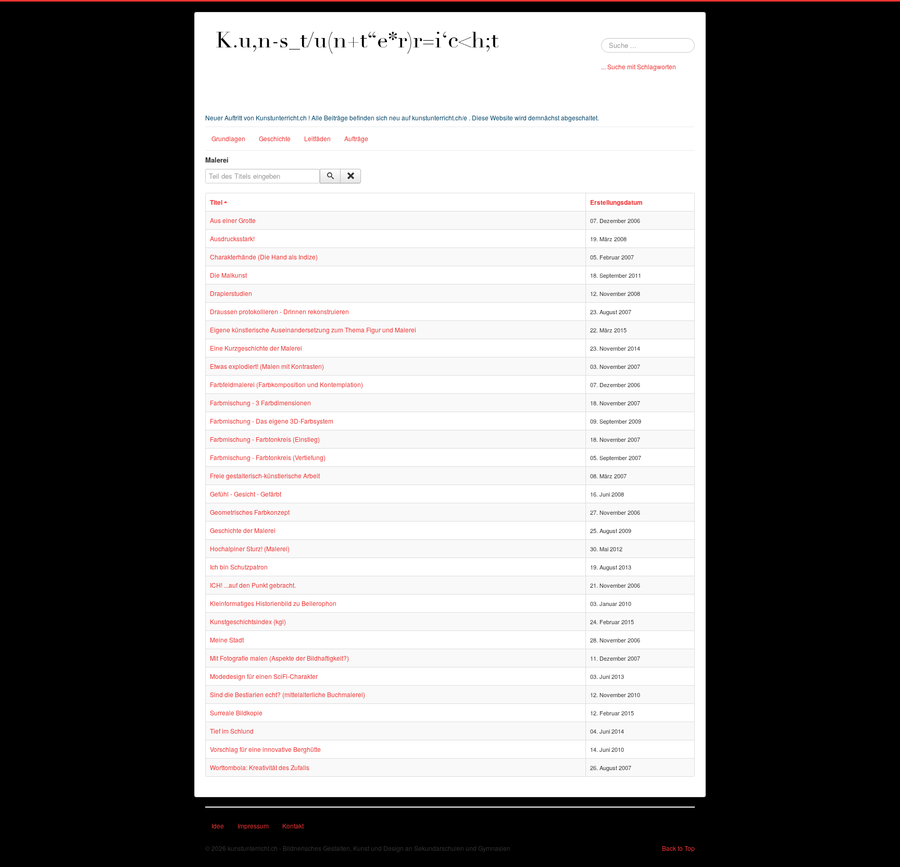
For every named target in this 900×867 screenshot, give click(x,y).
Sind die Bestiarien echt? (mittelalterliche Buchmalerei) (287, 694)
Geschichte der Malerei (243, 530)
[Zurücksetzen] (350, 176)
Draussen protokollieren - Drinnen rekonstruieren (279, 311)
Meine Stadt (227, 639)
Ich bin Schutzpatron (239, 566)
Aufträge (356, 138)
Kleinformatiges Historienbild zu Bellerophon (273, 603)
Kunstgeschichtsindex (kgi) (248, 621)
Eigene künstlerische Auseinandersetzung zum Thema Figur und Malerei (313, 329)
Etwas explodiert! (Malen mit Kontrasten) (267, 366)
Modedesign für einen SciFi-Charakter (264, 676)
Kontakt (293, 825)
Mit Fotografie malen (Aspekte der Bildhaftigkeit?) (279, 657)
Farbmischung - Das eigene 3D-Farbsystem (271, 420)
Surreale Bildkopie (236, 712)
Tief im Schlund (232, 730)
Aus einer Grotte (233, 220)
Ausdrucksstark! (232, 238)
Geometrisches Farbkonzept (250, 511)
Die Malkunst (228, 274)
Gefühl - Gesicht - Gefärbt (245, 493)
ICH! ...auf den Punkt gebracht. (253, 584)
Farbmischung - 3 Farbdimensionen (260, 402)
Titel (216, 202)
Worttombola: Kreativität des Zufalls (259, 767)
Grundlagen (228, 138)
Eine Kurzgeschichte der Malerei (256, 347)
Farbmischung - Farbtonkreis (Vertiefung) (268, 457)
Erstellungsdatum (616, 202)
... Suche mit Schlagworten (638, 66)
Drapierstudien (231, 293)
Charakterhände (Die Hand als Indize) (264, 256)
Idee (217, 825)
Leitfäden (317, 138)
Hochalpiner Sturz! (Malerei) (250, 548)
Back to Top (678, 848)
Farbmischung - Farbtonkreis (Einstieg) (265, 439)
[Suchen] (330, 176)
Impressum (253, 825)
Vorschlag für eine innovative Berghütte (265, 749)
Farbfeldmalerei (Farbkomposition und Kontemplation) (286, 384)
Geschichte (275, 138)
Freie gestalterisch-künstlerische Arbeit (265, 475)
